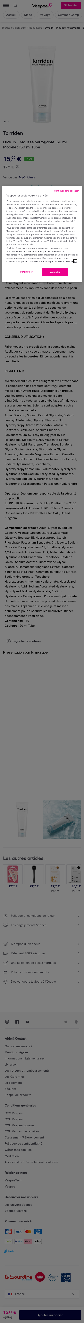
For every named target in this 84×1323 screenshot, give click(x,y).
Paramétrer (26, 271)
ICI (75, 261)
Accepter (55, 272)
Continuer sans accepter (66, 190)
